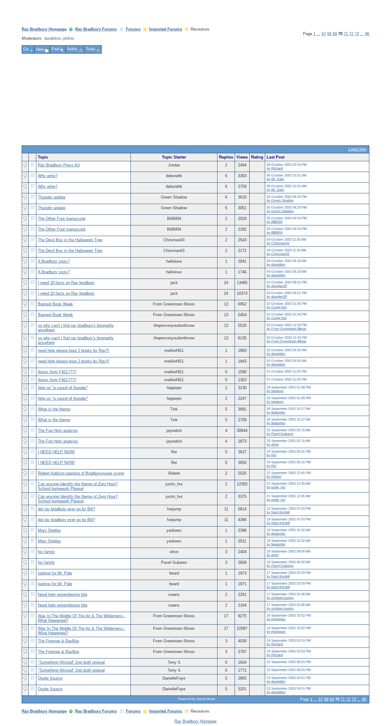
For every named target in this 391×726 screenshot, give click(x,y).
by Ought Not (277, 307)
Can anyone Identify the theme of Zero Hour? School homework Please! (78, 486)
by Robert (274, 476)
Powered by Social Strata (196, 699)
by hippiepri (275, 391)
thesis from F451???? (57, 372)
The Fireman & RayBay (58, 641)
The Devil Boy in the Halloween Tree (70, 240)
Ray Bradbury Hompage (44, 29)
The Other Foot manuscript (62, 218)
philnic (69, 38)
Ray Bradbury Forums (96, 29)
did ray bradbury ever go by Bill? (66, 509)
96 (367, 33)
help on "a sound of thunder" (63, 387)
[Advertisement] (195, 99)
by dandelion (276, 264)
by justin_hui (276, 487)
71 (346, 33)
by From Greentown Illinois (286, 328)
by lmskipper (276, 619)
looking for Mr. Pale (55, 573)
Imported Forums (165, 29)
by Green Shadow (280, 200)
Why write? (47, 175)
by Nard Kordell (278, 512)
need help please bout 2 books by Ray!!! (73, 350)
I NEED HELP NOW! (56, 452)
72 (351, 33)
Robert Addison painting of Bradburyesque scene (81, 473)
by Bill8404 (275, 222)
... (318, 33)
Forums (133, 29)
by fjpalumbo (276, 412)
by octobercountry (280, 598)
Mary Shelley (49, 530)
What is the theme (54, 409)
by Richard (275, 168)
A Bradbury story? (54, 261)
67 (324, 33)
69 (335, 33)
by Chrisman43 (278, 243)
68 (329, 33)
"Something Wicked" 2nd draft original (71, 662)
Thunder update (51, 197)
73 (357, 33)
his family (46, 551)
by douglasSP (277, 286)
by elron (273, 444)
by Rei (271, 455)
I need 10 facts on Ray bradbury (66, 282)
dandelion (52, 38)
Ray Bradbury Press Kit (59, 165)
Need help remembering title (62, 594)
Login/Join (357, 149)
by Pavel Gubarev (280, 434)
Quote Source (50, 678)
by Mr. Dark (275, 179)
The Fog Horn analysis (58, 430)
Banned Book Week (55, 304)
